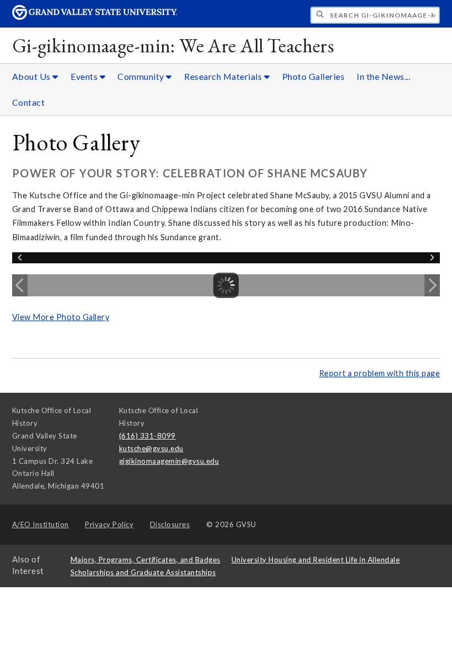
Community (141, 76)
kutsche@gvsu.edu (151, 448)
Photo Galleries (313, 76)
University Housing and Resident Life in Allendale (316, 559)
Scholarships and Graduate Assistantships (143, 572)
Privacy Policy (109, 524)
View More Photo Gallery (61, 317)
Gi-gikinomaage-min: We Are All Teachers (173, 45)
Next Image (432, 285)
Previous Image (20, 285)
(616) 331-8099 (147, 435)
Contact (28, 102)
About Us (32, 76)
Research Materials (224, 76)
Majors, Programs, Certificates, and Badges (145, 559)
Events (85, 76)
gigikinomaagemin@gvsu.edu (169, 461)
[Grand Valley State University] (94, 17)
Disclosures (170, 524)
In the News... (383, 76)
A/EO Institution (40, 524)
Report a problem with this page (379, 373)
